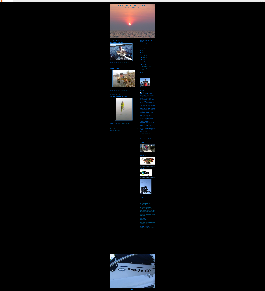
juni (143, 61)
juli (143, 59)
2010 (143, 52)
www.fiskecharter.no (132, 6)
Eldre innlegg (135, 128)
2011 (143, 50)
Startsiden (124, 128)
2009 (143, 54)
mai (143, 62)
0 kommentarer (125, 62)
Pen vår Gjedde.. (114, 68)
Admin (142, 92)
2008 (143, 72)
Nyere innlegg (112, 128)
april (144, 64)
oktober (144, 55)
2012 (143, 48)
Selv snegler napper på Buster (119, 96)
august (144, 57)
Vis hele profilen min (145, 133)
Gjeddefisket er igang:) (116, 42)
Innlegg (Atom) (118, 130)
